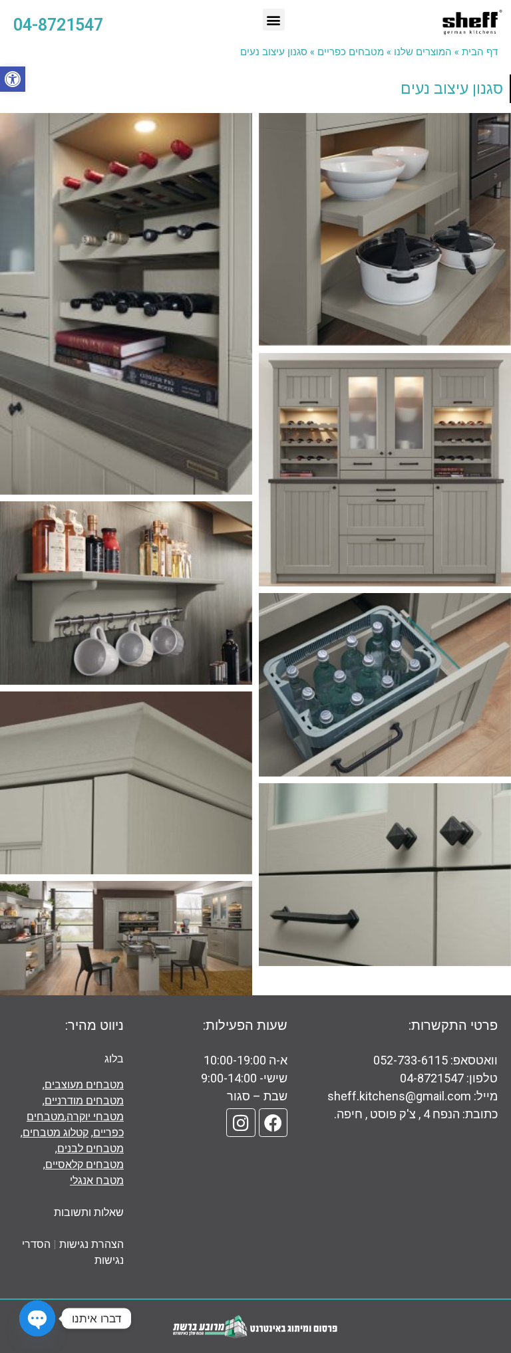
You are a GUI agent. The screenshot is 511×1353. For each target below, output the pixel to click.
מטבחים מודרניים (84, 1100)
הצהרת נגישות (91, 1244)
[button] (12, 79)
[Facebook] (273, 1122)
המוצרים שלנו (423, 51)
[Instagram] (240, 1122)
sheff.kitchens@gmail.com (399, 1096)
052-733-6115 (410, 1060)
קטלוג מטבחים (55, 1132)
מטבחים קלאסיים (84, 1164)
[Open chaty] (37, 1318)
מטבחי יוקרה (95, 1116)
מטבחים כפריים (350, 51)
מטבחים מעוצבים (84, 1084)
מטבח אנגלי (97, 1180)
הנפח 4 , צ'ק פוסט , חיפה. (397, 1114)
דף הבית (480, 51)
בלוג (114, 1058)
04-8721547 (433, 1078)
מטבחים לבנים (90, 1148)
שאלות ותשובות (89, 1212)
